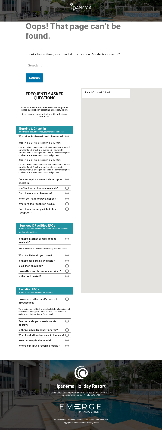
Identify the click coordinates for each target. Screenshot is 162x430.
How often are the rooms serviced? (40, 271)
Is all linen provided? (31, 265)
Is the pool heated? (30, 276)
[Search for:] (81, 65)
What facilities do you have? (35, 255)
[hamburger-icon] (158, 16)
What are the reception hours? (37, 203)
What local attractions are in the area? (41, 335)
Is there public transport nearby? (38, 330)
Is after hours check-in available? (39, 188)
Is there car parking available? (37, 260)
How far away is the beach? (35, 340)
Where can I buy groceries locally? (39, 345)
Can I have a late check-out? (35, 193)
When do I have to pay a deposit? (38, 198)
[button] (45, 136)
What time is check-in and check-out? (41, 136)
